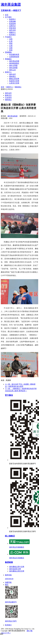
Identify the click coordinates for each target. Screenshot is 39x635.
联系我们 (12, 35)
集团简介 (12, 19)
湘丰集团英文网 (15, 569)
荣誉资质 (12, 28)
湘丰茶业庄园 (14, 61)
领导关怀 (12, 30)
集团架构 (12, 24)
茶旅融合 (8, 59)
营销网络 (8, 52)
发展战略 (12, 21)
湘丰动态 (12, 74)
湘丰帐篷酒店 (14, 63)
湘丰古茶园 (13, 65)
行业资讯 (8, 97)
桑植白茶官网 (14, 79)
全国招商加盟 (14, 57)
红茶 (10, 41)
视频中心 (12, 32)
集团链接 (9, 562)
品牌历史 (12, 26)
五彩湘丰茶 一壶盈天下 (11, 10)
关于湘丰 (8, 17)
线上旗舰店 (10, 536)
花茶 (10, 48)
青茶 (10, 50)
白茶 (10, 46)
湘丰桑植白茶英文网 (16, 571)
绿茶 (10, 39)
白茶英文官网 (14, 83)
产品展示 (8, 37)
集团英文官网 (14, 81)
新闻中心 (8, 72)
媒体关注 (8, 95)
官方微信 (9, 395)
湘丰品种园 (13, 68)
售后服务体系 (14, 54)
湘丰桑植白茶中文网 (16, 567)
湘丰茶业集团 (11, 4)
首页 (6, 15)
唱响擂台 (12, 76)
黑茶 (10, 43)
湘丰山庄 (12, 70)
